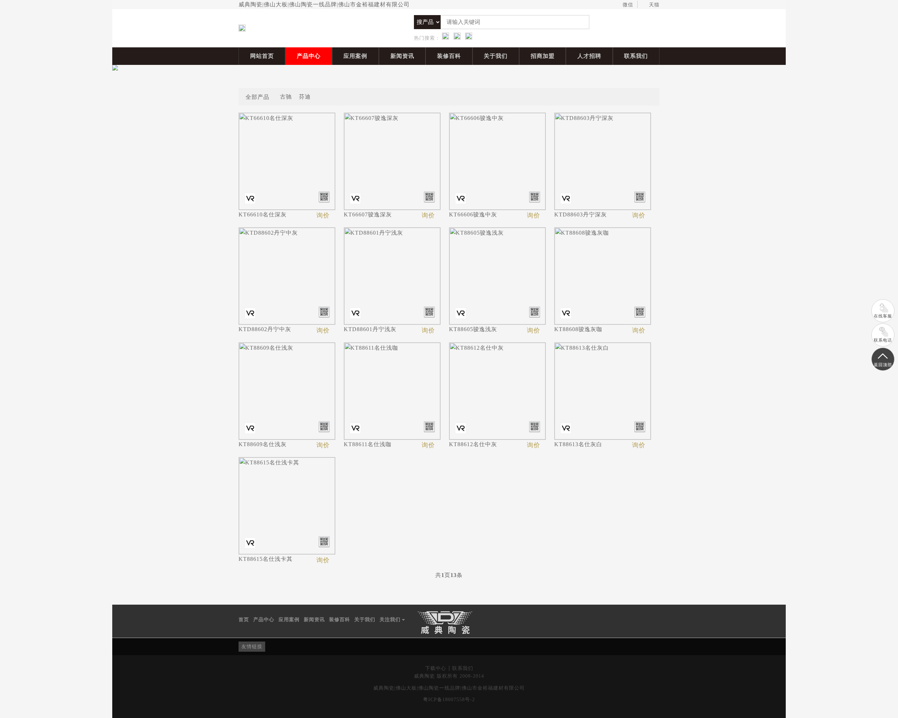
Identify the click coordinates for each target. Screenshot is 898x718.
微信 (628, 4)
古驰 (286, 97)
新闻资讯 (402, 56)
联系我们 (636, 56)
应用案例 (355, 56)
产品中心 (309, 56)
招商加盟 (543, 56)
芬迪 (305, 97)
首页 (244, 619)
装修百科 (449, 56)
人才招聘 (589, 56)
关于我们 (496, 56)
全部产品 (257, 97)
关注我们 (392, 620)
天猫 (654, 4)
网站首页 (262, 56)
